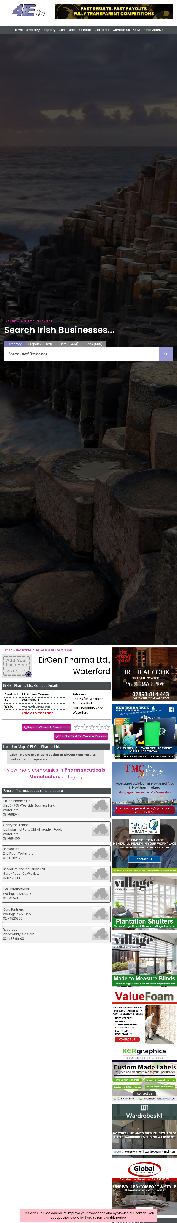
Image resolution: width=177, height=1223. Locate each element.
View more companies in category (56, 773)
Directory (33, 30)
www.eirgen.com (36, 706)
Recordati (10, 929)
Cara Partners (13, 909)
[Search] (166, 354)
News (137, 30)
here (88, 1217)
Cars (61, 30)
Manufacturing (22, 650)
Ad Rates (85, 30)
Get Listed (102, 30)
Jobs (71, 30)
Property (49, 30)
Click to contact (37, 713)
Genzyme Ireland (16, 825)
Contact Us (121, 30)
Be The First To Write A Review (83, 736)
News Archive (153, 30)
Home (18, 30)
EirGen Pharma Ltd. (17, 801)
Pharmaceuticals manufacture (54, 650)
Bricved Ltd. (11, 849)
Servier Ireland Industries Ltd (24, 869)
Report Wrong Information (48, 727)
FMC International (16, 889)
